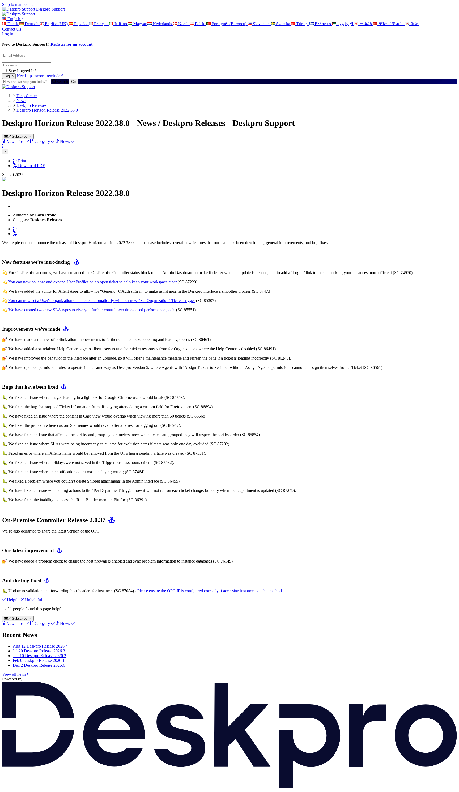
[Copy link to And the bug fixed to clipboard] (45, 580)
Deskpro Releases (31, 105)
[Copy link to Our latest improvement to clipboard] (58, 550)
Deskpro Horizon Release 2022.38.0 (47, 110)
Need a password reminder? (40, 76)
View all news (14, 674)
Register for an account (71, 44)
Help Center (26, 95)
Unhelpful (33, 600)
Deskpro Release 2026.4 (40, 646)
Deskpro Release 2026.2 (39, 655)
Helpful (13, 600)
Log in (7, 34)
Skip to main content (19, 4)
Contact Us (11, 29)
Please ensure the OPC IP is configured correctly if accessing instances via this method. (210, 591)
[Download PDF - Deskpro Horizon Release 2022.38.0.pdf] (15, 233)
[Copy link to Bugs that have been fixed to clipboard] (62, 387)
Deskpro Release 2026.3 (39, 651)
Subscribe (19, 136)
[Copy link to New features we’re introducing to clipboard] (75, 262)
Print (21, 161)
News (21, 100)
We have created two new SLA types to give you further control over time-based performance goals (91, 310)
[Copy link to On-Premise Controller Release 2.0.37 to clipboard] (110, 520)
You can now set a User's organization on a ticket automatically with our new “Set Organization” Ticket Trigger (101, 300)
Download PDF (31, 165)
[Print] (15, 229)
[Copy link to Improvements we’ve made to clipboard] (64, 329)
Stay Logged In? (22, 71)
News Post (15, 141)
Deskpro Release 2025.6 (39, 665)
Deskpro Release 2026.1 (39, 660)
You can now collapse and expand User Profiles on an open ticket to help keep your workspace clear (92, 282)
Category (42, 141)
